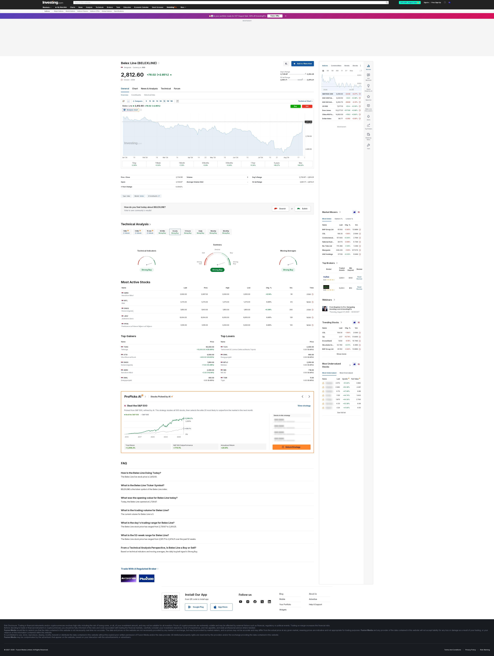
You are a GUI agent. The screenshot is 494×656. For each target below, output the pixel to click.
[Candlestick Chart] (123, 101)
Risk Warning (485, 650)
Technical (166, 88)
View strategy (304, 406)
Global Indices (107, 11)
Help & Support (315, 604)
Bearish (282, 208)
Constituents (136, 95)
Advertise (313, 599)
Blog (281, 594)
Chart (135, 88)
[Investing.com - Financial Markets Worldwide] (53, 2)
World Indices (70, 11)
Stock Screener (157, 7)
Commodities (336, 66)
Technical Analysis (135, 224)
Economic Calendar (141, 7)
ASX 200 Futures (328, 98)
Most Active (326, 219)
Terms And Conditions (452, 650)
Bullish (304, 208)
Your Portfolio (285, 604)
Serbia (142, 196)
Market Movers (330, 212)
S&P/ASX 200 (327, 94)
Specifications (119, 11)
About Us (313, 594)
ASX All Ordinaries (329, 102)
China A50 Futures (329, 114)
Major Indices (58, 11)
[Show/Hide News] (177, 101)
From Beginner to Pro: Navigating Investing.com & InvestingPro (342, 308)
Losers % (349, 219)
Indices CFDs (95, 11)
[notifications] (444, 2)
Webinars (327, 299)
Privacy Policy (470, 650)
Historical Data (149, 95)
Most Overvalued (346, 373)
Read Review (359, 278)
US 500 (325, 106)
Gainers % (338, 219)
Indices (47, 11)
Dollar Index (326, 119)
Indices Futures (82, 11)
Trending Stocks (330, 322)
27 (159, 196)
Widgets (282, 610)
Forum (177, 88)
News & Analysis (149, 88)
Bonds (347, 66)
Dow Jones (326, 110)
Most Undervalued (329, 373)
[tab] (126, 232)
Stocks (355, 66)
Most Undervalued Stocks (331, 365)
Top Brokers (328, 263)
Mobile (282, 599)
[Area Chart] (128, 101)
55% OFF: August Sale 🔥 (409, 2)
